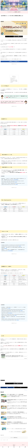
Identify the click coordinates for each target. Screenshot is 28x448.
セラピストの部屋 (3, 380)
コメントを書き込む (14, 437)
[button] (25, 229)
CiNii (4, 317)
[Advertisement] (14, 18)
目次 (13, 76)
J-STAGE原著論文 (15, 179)
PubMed (16, 184)
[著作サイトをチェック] (7, 387)
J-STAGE (9, 308)
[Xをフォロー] (20, 387)
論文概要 (5, 248)
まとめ (11, 82)
